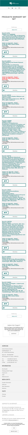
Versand (7, 46)
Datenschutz (6, 410)
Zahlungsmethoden (12, 420)
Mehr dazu (14, 431)
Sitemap (4, 394)
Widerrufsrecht (5, 376)
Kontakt (13, 333)
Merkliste (4, 388)
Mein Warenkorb (12, 8)
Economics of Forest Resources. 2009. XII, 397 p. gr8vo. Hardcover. (13, 99)
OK (14, 428)
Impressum (4, 372)
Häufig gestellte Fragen (7, 370)
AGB (3, 374)
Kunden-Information (6, 382)
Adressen (4, 384)
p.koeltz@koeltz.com (12, 362)
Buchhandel (4, 369)
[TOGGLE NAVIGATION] (19, 8)
